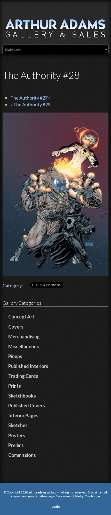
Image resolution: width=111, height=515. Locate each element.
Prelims (16, 445)
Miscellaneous (23, 346)
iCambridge (92, 496)
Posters (16, 435)
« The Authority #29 (30, 104)
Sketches (18, 425)
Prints (14, 386)
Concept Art (21, 316)
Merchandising (24, 336)
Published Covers (48, 285)
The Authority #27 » (30, 98)
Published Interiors (28, 366)
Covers (15, 327)
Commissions (22, 455)
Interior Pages (23, 415)
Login (56, 507)
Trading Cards (23, 376)
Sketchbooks (22, 396)
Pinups (15, 356)
